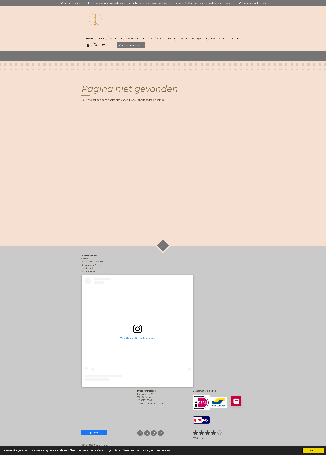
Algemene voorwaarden (92, 262)
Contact (85, 259)
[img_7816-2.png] (236, 402)
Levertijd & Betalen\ (90, 268)
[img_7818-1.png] (201, 402)
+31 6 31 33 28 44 (144, 400)
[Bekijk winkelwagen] (103, 45)
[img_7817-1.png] (218, 402)
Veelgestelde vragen (90, 271)
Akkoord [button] (313, 450)
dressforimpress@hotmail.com (150, 403)
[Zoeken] (95, 44)
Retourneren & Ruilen (92, 265)
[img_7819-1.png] (201, 420)
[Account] (88, 45)
